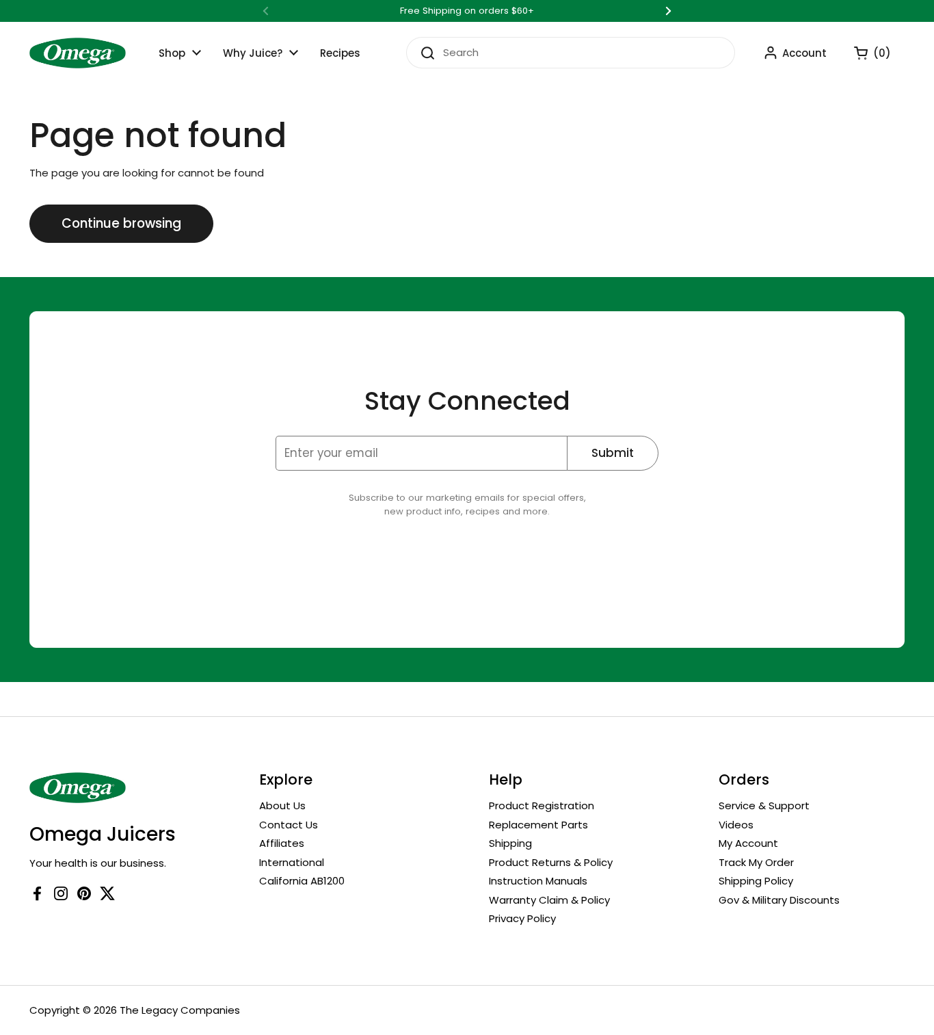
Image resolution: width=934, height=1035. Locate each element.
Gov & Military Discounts (779, 900)
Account (804, 53)
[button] (865, 53)
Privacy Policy (522, 918)
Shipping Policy (756, 881)
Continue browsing (121, 223)
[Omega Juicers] (77, 53)
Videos (736, 824)
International (291, 862)
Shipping (510, 843)
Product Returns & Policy (551, 862)
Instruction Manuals (538, 881)
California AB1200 (302, 881)
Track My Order (756, 862)
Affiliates (281, 843)
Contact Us (288, 824)
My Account (748, 843)
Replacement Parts (538, 824)
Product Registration (541, 805)
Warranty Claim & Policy (549, 900)
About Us (282, 805)
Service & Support (764, 805)
